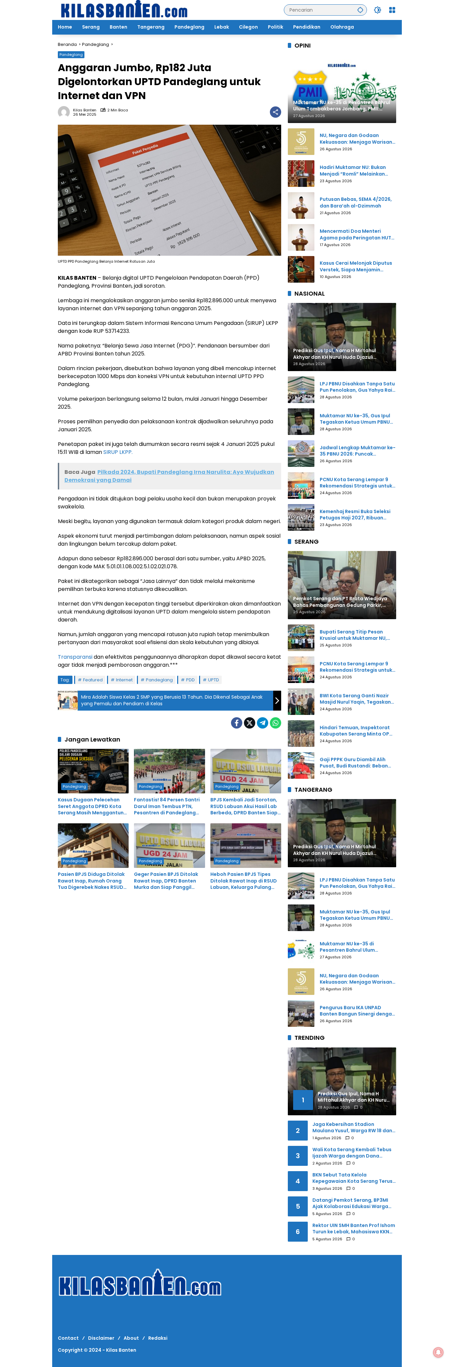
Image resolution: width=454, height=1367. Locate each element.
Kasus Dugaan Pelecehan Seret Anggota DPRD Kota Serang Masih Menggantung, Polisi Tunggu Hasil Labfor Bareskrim (93, 806)
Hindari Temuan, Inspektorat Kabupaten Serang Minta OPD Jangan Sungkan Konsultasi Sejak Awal (356, 731)
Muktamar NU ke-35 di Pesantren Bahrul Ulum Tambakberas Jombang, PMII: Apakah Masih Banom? (356, 947)
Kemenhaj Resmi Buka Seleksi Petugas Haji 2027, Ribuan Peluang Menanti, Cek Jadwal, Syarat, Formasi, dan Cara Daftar (356, 514)
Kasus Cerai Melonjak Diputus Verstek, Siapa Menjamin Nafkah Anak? (356, 266)
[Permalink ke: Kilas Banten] (65, 112)
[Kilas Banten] (124, 9)
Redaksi (158, 1338)
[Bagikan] (275, 112)
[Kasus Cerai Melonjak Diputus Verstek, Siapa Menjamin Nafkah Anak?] (301, 269)
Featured (93, 680)
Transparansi (75, 657)
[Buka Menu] (392, 10)
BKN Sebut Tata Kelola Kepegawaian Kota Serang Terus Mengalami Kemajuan (352, 1178)
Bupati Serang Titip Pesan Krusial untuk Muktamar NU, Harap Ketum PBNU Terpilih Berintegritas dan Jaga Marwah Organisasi (353, 635)
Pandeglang (71, 54)
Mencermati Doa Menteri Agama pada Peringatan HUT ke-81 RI (355, 234)
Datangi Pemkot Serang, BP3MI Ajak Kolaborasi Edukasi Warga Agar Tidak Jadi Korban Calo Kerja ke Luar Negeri (354, 1203)
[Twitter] (249, 723)
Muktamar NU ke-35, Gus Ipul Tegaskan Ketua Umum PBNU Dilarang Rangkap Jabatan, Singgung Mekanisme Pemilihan (355, 419)
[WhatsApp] (275, 723)
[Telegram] (262, 723)
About (131, 1338)
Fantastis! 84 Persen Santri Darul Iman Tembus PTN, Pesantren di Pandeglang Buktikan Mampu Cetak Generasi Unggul (167, 806)
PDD (190, 680)
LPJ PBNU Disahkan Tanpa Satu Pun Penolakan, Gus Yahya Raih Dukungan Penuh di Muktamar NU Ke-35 (357, 387)
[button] (360, 9)
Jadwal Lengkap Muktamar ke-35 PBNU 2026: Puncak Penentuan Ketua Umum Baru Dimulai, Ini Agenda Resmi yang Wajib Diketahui (358, 451)
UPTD (213, 680)
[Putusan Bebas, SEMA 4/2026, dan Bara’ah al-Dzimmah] (301, 205)
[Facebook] (236, 723)
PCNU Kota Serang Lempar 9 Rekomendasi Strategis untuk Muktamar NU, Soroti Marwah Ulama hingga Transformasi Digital (356, 483)
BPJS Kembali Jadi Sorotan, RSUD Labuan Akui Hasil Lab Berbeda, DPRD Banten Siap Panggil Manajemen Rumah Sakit (244, 806)
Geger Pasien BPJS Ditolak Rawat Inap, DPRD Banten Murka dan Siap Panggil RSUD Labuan (166, 881)
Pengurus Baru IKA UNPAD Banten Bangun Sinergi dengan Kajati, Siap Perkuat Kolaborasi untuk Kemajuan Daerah (358, 1011)
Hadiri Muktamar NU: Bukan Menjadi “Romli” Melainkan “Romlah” (353, 170)
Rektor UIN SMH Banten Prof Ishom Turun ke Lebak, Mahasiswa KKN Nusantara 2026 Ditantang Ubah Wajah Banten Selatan (353, 1228)
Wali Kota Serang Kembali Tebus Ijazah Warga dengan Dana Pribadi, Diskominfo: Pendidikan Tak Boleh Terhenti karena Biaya (352, 1153)
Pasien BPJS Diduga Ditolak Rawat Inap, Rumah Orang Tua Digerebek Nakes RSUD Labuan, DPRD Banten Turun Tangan (91, 881)
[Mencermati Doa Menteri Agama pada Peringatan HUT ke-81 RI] (301, 237)
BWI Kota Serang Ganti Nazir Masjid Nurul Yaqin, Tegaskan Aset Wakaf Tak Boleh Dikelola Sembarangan (357, 699)
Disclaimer (101, 1338)
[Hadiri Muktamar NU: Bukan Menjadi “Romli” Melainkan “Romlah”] (301, 173)
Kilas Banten (84, 110)
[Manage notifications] (438, 1352)
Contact (68, 1338)
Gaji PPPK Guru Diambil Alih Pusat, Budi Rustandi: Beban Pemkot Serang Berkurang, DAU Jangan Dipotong (358, 762)
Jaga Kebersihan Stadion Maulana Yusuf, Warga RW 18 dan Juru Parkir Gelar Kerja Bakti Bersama (352, 1127)
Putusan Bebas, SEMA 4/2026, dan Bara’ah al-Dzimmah (356, 202)
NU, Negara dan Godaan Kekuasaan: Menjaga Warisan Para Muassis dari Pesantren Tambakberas (356, 138)
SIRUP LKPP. (118, 452)
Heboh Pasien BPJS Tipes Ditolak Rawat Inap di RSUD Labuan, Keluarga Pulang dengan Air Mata (243, 881)
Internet (124, 680)
